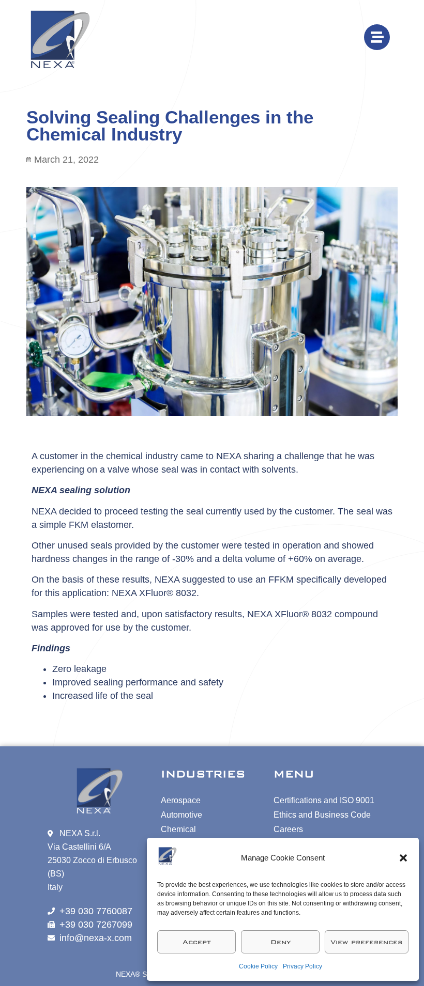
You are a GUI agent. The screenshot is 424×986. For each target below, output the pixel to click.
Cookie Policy (258, 966)
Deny (280, 942)
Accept (197, 942)
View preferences (366, 942)
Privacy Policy (302, 966)
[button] (403, 858)
